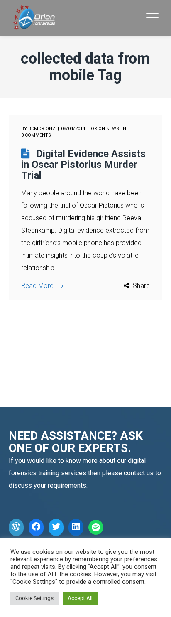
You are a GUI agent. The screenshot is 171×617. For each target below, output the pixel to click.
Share (141, 286)
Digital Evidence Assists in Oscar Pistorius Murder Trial (83, 164)
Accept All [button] (80, 598)
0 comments (36, 135)
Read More (37, 286)
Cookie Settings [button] (34, 598)
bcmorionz (41, 128)
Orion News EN (108, 128)
